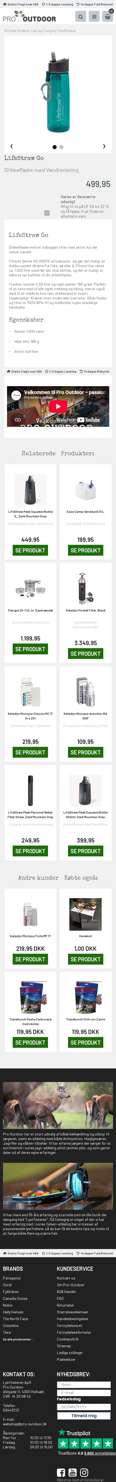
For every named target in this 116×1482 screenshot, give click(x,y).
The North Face (15, 1318)
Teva (7, 1332)
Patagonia (12, 1278)
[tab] (55, 147)
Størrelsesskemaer (72, 1312)
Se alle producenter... (18, 1339)
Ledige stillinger (70, 1352)
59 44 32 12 (99, 206)
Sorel (7, 1284)
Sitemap (64, 1345)
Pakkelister (66, 1359)
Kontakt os (66, 1278)
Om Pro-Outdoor (70, 1284)
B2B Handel (66, 1291)
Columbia (10, 1325)
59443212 (11, 1410)
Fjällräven (11, 1291)
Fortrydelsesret (69, 1325)
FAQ (60, 1298)
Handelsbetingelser (72, 1318)
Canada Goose (15, 1298)
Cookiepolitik (68, 1339)
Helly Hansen (13, 1312)
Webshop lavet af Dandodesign (80, 1480)
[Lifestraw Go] (58, 90)
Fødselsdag (69, 1399)
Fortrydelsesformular (74, 1332)
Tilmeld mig (84, 1416)
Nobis (7, 1305)
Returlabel (65, 1305)
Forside (10, 30)
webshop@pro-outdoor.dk (25, 1424)
